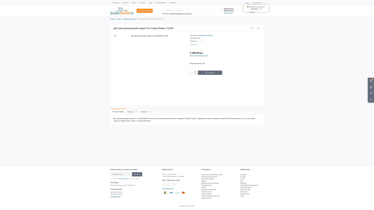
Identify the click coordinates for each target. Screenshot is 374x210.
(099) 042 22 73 (229, 9)
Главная (113, 19)
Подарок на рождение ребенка (210, 183)
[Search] (164, 10)
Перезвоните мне (115, 196)
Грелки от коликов (206, 191)
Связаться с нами (245, 189)
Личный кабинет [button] (257, 3)
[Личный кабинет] (371, 99)
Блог (241, 181)
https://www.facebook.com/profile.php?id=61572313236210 (164, 184)
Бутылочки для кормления (208, 189)
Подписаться (137, 174)
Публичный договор (123, 178)
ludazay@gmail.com (168, 188)
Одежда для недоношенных (209, 176)
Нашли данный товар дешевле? (199, 55)
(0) (196, 41)
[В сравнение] (258, 28)
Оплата (134, 3)
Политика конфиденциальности (249, 185)
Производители (244, 193)
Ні (260, 9)
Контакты (142, 3)
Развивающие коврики (129, 19)
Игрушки (119, 19)
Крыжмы (203, 181)
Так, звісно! (254, 9)
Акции (150, 3)
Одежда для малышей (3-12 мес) (210, 196)
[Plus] (195, 72)
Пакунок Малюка (160, 3)
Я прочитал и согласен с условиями (126, 178)
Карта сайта (243, 191)
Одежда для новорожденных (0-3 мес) (212, 174)
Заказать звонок (228, 13)
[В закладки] (252, 28)
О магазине (116, 3)
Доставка (125, 3)
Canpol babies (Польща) (206, 35)
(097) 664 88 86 (229, 11)
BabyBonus (173, 3)
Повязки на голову (206, 193)
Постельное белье (206, 185)
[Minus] (195, 74)
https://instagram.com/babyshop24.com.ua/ (169, 184)
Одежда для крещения (207, 178)
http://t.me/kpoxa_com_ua (174, 184)
